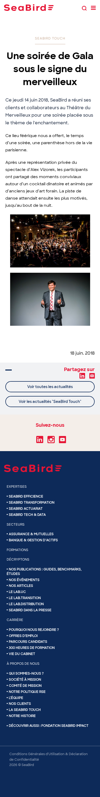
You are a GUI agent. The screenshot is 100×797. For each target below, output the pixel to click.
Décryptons (18, 559)
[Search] (84, 7)
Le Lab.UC (17, 592)
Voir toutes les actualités (50, 386)
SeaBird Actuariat (26, 509)
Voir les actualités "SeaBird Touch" (50, 401)
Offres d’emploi (23, 636)
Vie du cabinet (22, 654)
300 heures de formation (32, 648)
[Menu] (93, 7)
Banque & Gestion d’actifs (33, 540)
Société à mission (25, 679)
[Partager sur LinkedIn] (82, 375)
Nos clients (20, 704)
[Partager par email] (92, 375)
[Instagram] (51, 441)
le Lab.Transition (25, 598)
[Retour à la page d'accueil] (29, 7)
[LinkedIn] (39, 441)
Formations (17, 550)
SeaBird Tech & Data (27, 515)
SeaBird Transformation (31, 502)
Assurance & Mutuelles (31, 534)
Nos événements (24, 580)
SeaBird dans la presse (30, 610)
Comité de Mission (25, 686)
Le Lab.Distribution (26, 604)
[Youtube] (62, 441)
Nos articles (21, 586)
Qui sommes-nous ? (26, 673)
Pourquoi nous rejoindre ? (34, 630)
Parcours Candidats (28, 642)
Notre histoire (22, 716)
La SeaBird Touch (25, 710)
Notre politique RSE (27, 692)
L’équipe (16, 698)
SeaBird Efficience (26, 496)
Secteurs (16, 524)
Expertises (17, 487)
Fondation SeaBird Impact (65, 726)
